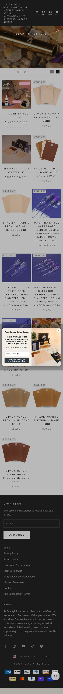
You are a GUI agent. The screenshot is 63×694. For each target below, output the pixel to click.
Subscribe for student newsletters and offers (16, 360)
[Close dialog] (58, 330)
